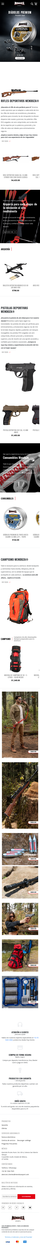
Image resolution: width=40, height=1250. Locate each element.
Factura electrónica (8, 1137)
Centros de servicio (8, 1140)
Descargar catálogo (24, 1140)
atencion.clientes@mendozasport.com (15, 1174)
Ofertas (4, 1128)
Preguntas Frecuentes (9, 1144)
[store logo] (8, 4)
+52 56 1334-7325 (8, 1171)
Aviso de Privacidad (26, 1237)
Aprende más (10, 232)
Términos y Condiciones (12, 1237)
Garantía (5, 1125)
